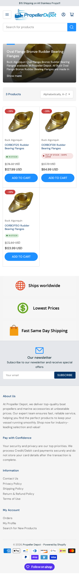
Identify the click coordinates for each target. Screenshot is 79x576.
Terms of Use (12, 499)
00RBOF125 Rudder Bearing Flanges (17, 146)
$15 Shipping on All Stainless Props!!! (39, 3)
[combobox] (39, 27)
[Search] (71, 27)
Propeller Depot (32, 544)
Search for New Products (20, 528)
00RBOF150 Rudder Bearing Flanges (17, 227)
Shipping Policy (13, 489)
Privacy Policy (12, 484)
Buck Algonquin (13, 140)
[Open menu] (7, 14)
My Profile (9, 523)
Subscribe (64, 375)
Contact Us (10, 478)
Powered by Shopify (54, 544)
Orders (7, 518)
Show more (14, 76)
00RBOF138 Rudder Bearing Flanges (53, 146)
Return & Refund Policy (18, 494)
